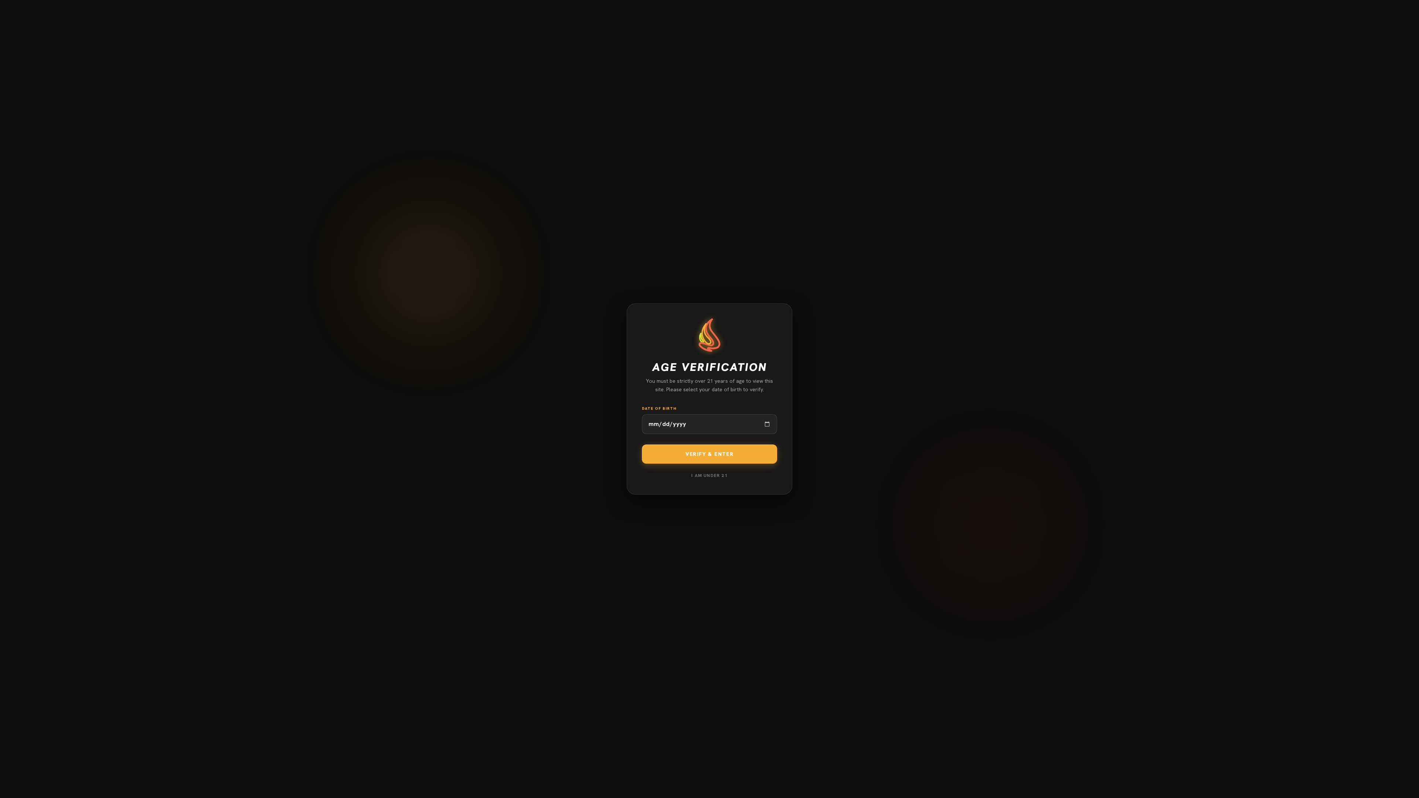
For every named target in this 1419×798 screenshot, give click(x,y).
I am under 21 (709, 475)
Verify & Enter (709, 454)
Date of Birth (659, 408)
